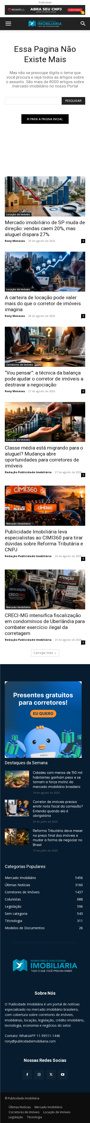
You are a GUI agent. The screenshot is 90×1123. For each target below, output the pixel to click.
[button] (8, 23)
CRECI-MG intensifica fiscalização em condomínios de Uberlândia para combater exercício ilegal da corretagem (45, 624)
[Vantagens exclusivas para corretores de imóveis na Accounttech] (45, 10)
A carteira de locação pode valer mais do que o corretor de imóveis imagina (43, 303)
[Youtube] (62, 1074)
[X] (51, 1074)
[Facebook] (27, 1074)
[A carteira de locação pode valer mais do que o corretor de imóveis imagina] (45, 272)
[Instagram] (39, 1074)
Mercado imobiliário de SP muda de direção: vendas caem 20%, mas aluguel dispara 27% (45, 228)
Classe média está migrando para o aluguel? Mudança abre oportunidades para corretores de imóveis (44, 457)
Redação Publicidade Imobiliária (28, 472)
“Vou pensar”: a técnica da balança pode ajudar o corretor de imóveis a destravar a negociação (44, 379)
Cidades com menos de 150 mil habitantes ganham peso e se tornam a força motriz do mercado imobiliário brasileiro (57, 779)
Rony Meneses (15, 241)
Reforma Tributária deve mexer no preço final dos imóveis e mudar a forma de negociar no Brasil (58, 838)
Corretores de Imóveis (19, 364)
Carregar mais (43, 653)
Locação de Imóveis (18, 214)
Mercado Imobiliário (18, 523)
